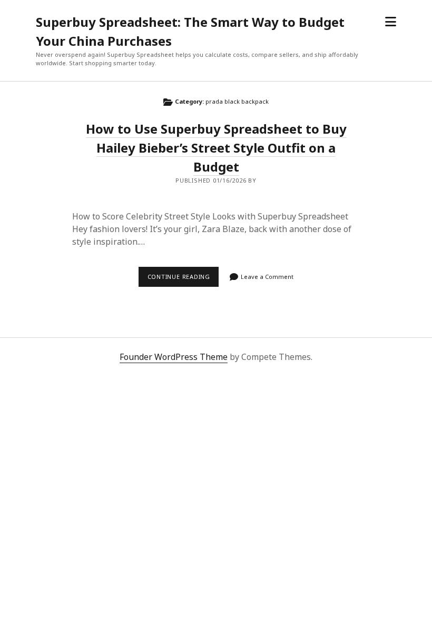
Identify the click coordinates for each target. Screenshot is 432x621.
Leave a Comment (267, 277)
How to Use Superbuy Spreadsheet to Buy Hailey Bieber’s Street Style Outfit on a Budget (216, 147)
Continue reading (183, 279)
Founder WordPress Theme (174, 357)
